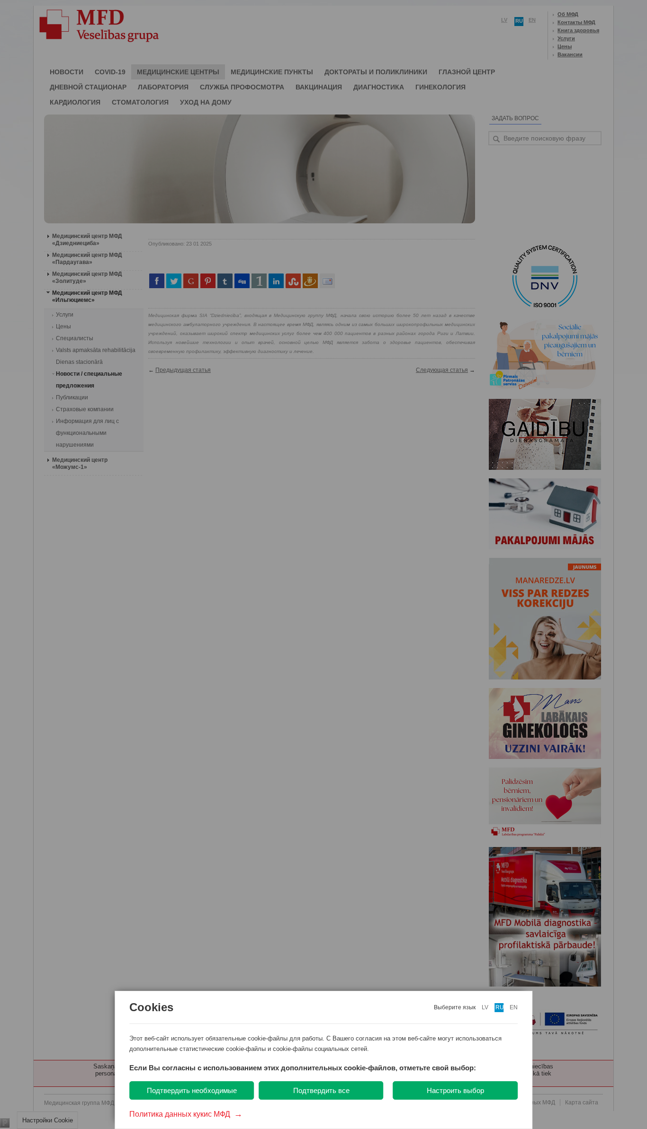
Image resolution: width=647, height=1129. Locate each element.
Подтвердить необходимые (192, 1090)
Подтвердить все (321, 1090)
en (514, 1007)
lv (485, 1007)
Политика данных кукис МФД (186, 1114)
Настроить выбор (455, 1090)
